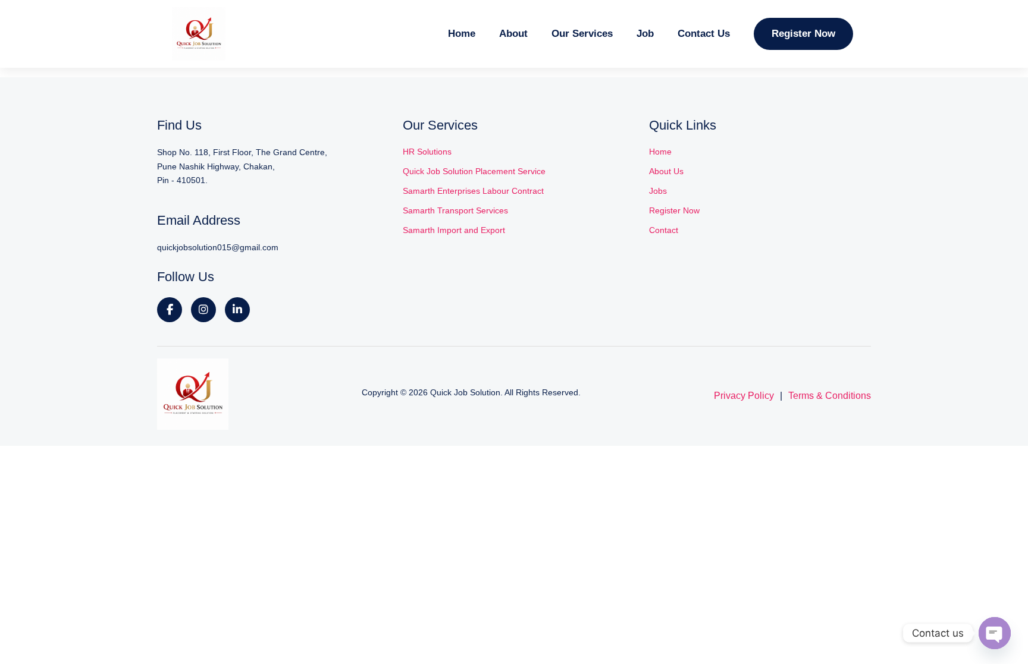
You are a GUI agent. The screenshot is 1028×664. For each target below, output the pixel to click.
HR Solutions (427, 151)
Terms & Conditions (829, 396)
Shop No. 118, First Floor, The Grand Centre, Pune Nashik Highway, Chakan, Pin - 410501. (242, 166)
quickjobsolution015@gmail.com (217, 247)
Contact (663, 230)
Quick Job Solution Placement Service (474, 171)
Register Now (803, 33)
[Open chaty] (995, 633)
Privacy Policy (744, 396)
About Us (666, 171)
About (513, 33)
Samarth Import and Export (454, 230)
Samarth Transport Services (455, 210)
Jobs (658, 191)
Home (461, 33)
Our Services (582, 33)
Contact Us (704, 33)
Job (645, 33)
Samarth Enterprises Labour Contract (473, 191)
